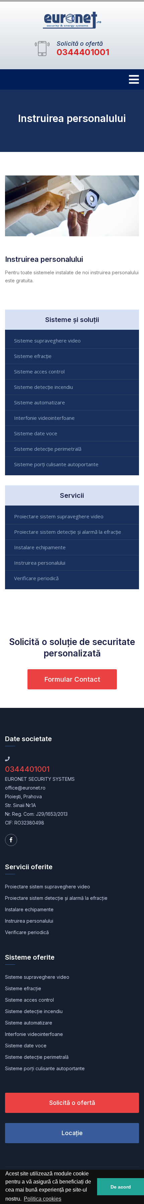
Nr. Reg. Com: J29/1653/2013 (36, 814)
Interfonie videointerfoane (44, 417)
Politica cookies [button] (42, 1199)
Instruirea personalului (39, 562)
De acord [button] (121, 1187)
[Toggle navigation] (134, 79)
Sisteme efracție (33, 356)
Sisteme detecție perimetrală (47, 448)
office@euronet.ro (25, 788)
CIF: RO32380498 (24, 823)
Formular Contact (72, 679)
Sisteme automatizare (39, 402)
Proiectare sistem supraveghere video (58, 516)
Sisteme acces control (39, 371)
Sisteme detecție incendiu (43, 387)
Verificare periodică (36, 578)
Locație (72, 1132)
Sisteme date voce (35, 433)
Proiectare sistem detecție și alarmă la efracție (67, 531)
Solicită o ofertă (72, 1102)
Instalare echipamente (40, 547)
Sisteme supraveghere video (47, 340)
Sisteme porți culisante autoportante (56, 464)
